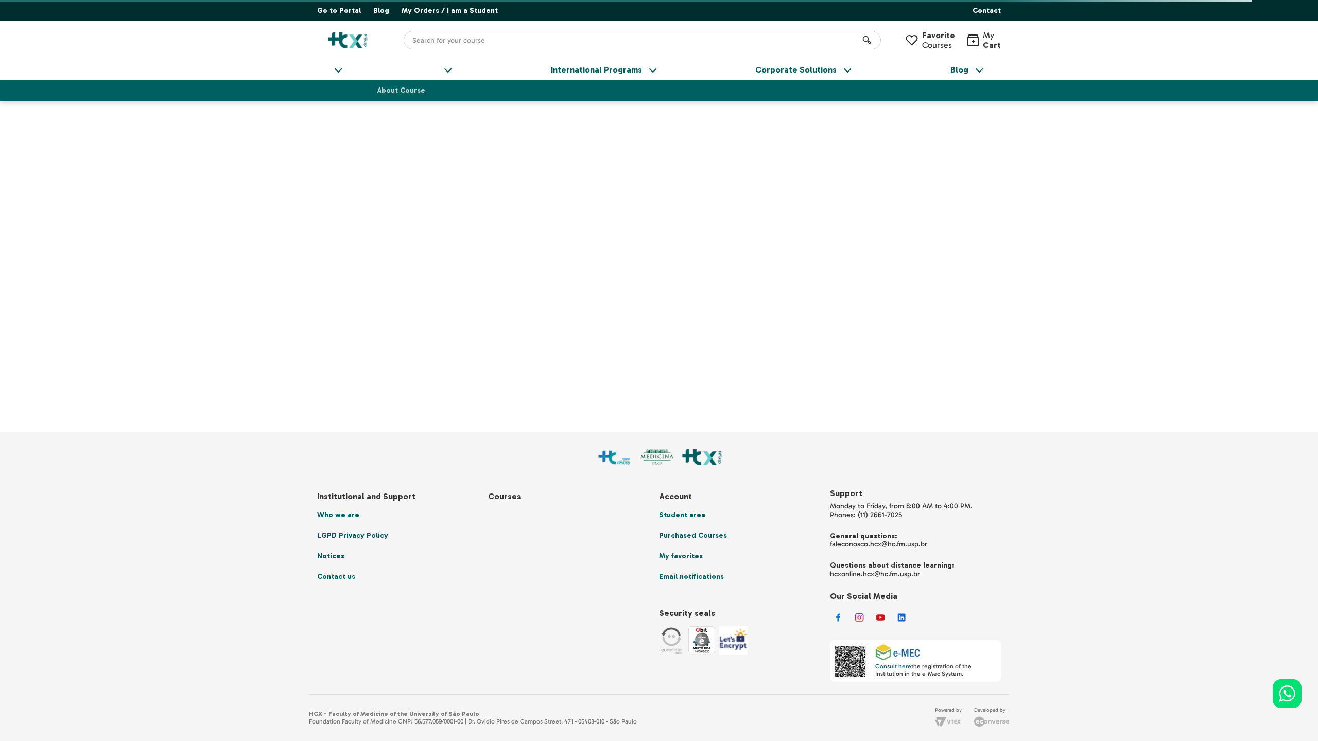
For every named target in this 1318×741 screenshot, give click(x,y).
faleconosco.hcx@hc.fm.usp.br (878, 544)
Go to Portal (339, 10)
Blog (381, 10)
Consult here (893, 666)
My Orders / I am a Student (450, 10)
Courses (938, 40)
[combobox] (642, 40)
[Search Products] (867, 40)
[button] (987, 11)
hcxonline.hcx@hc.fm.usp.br (875, 574)
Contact (987, 11)
